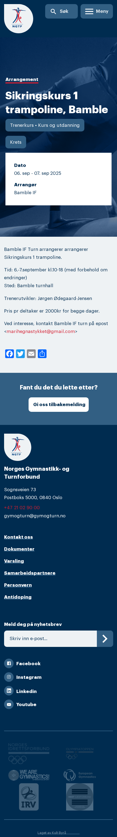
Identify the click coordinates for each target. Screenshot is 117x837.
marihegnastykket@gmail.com (41, 331)
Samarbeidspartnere (30, 573)
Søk (59, 11)
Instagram (29, 677)
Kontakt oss (18, 537)
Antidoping (18, 597)
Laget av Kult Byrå (52, 833)
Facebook (28, 663)
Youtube (26, 704)
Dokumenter (19, 549)
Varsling (14, 561)
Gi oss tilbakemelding (59, 404)
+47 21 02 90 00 (22, 507)
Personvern (18, 585)
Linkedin (26, 691)
